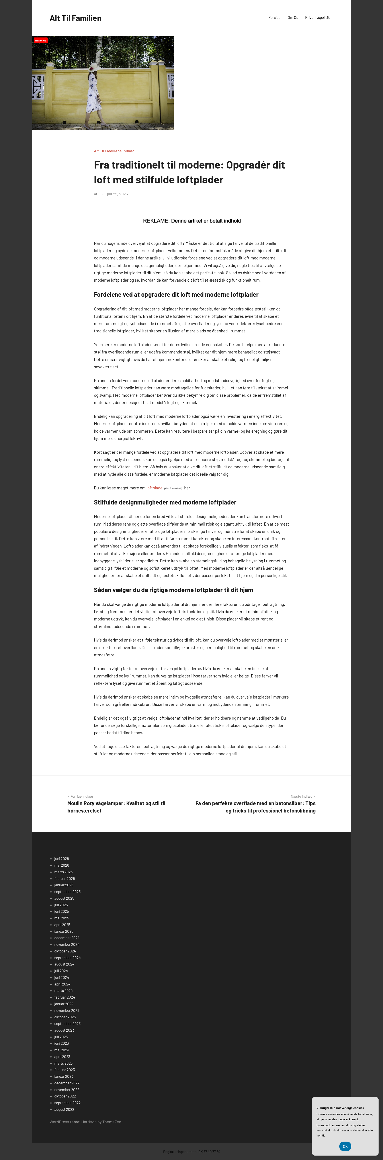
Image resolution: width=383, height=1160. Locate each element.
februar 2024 (64, 997)
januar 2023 (63, 1076)
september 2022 (67, 1102)
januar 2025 (63, 931)
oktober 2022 (65, 1096)
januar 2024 (63, 1003)
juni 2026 (61, 858)
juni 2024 (61, 977)
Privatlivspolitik (317, 17)
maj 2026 (61, 865)
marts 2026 (63, 872)
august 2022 (64, 1109)
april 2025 (62, 924)
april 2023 (62, 1056)
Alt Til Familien (76, 17)
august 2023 (64, 1030)
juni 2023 (61, 1043)
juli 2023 (61, 1036)
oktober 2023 (65, 1017)
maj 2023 (61, 1050)
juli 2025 (61, 905)
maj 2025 (61, 918)
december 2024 (67, 937)
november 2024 (66, 944)
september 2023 (67, 1023)
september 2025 (67, 891)
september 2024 (67, 957)
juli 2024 (61, 970)
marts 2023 (63, 1063)
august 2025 (64, 898)
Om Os (293, 17)
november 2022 (66, 1089)
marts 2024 (63, 990)
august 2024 (64, 964)
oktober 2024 (65, 951)
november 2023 (66, 1010)
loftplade (154, 487)
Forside (275, 17)
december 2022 (67, 1083)
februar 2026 (64, 878)
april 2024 (62, 984)
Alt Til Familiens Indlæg (114, 150)
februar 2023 (64, 1069)
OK (345, 1146)
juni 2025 (61, 911)
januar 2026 (63, 885)
